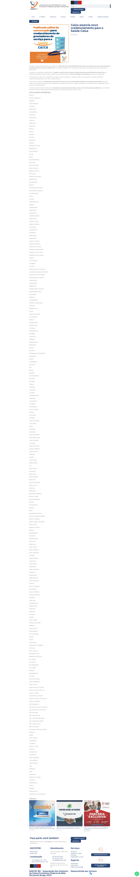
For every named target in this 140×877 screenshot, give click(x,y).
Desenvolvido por (84, 871)
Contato (90, 17)
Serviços (63, 17)
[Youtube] (80, 2)
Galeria (81, 17)
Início (33, 17)
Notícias (72, 17)
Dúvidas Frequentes (102, 17)
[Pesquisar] (110, 6)
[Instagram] (72, 2)
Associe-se (53, 17)
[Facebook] (76, 2)
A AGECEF (42, 17)
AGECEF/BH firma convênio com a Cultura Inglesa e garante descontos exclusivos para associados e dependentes (96, 828)
